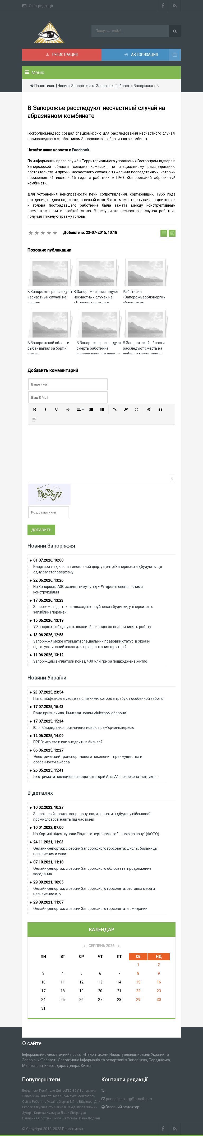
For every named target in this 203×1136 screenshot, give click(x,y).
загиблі (60, 1107)
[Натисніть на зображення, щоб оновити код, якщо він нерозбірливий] (49, 494)
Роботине (39, 1102)
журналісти (44, 1107)
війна (74, 1102)
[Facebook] (163, 6)
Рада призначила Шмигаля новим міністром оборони (79, 713)
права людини (89, 1118)
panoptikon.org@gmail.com (129, 1099)
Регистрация (65, 55)
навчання (29, 1118)
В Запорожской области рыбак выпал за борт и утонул (48, 348)
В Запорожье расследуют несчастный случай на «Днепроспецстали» (96, 297)
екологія (28, 1107)
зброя (80, 1107)
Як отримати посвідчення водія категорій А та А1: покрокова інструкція (95, 776)
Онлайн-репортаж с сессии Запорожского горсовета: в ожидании (90, 908)
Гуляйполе (47, 1090)
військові (86, 1102)
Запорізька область (37, 1096)
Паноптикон (72, 1129)
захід (71, 1107)
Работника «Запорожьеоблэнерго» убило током (144, 297)
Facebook (80, 150)
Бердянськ (30, 1090)
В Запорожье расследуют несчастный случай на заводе (49, 297)
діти (97, 1102)
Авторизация (144, 55)
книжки (40, 1113)
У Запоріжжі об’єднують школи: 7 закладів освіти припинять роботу (92, 627)
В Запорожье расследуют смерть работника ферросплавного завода (99, 348)
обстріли (45, 1118)
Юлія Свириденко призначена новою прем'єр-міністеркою (83, 727)
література (78, 1113)
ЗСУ (75, 1090)
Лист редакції (41, 6)
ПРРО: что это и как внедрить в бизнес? (67, 742)
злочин (91, 1107)
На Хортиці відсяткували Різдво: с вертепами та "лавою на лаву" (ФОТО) (96, 834)
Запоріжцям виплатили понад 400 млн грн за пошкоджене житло (90, 661)
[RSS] (175, 6)
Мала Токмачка (65, 1096)
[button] (34, 410)
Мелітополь (86, 1096)
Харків (64, 1102)
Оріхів (26, 1102)
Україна (52, 1102)
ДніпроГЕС (64, 1090)
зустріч (27, 1113)
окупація (59, 1118)
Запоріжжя (88, 1090)
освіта (72, 1118)
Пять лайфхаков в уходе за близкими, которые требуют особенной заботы (98, 698)
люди (65, 1113)
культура (53, 1113)
